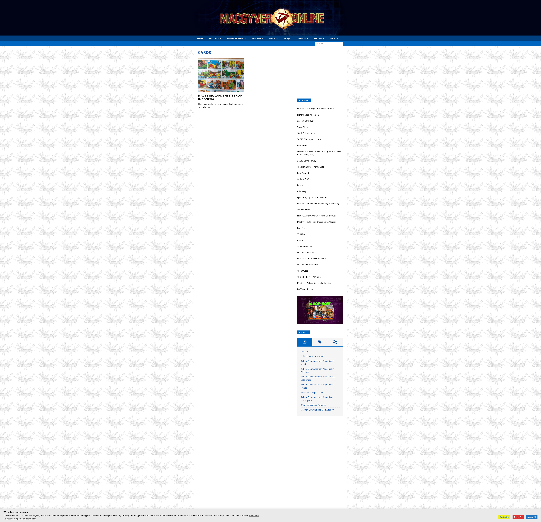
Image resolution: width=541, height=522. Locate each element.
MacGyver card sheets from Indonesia (220, 97)
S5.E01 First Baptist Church (313, 392)
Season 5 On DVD (305, 252)
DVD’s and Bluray (305, 289)
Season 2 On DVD (305, 121)
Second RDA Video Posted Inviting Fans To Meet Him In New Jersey (319, 153)
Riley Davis (302, 228)
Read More (254, 515)
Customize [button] (504, 517)
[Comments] (335, 342)
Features (214, 38)
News (200, 38)
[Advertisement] (320, 77)
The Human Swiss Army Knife (310, 166)
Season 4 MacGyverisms (308, 264)
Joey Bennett (303, 173)
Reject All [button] (518, 517)
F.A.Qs (287, 38)
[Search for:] (329, 43)
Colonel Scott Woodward (312, 356)
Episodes (256, 38)
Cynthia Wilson (304, 209)
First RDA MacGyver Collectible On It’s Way (316, 215)
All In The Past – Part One (309, 277)
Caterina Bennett (305, 246)
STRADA (301, 234)
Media (272, 38)
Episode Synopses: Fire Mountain (312, 197)
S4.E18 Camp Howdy (306, 160)
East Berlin (302, 145)
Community (302, 38)
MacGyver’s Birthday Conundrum (312, 258)
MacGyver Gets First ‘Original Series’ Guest (316, 222)
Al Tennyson (302, 270)
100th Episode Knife (306, 133)
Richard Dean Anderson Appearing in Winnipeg (318, 203)
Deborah (301, 185)
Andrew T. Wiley (304, 179)
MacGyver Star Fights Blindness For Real (315, 108)
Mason (300, 240)
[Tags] (320, 342)
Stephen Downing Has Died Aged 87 (317, 409)
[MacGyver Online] (270, 34)
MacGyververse (235, 38)
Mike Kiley (301, 191)
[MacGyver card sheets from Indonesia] (221, 75)
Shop (333, 38)
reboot (318, 38)
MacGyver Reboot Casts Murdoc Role (314, 283)
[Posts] (304, 342)
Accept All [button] (531, 517)
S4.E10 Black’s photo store (309, 139)
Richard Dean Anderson (308, 114)
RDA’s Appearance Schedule (313, 405)
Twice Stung (302, 127)
